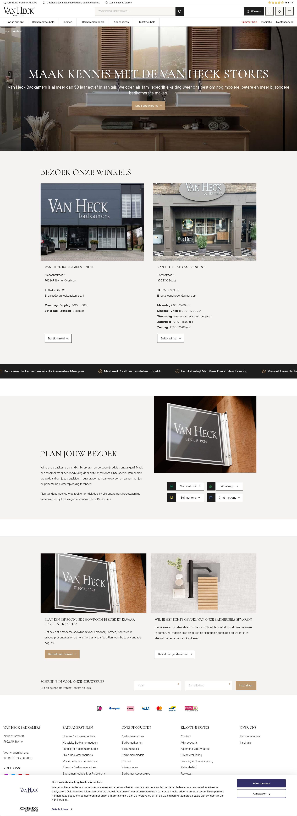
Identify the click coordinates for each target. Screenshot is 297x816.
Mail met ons (188, 486)
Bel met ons (188, 497)
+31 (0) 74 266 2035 (19, 758)
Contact (186, 736)
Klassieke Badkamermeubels (80, 742)
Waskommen (130, 767)
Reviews (186, 773)
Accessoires (121, 22)
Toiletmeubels (147, 22)
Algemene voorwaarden (195, 748)
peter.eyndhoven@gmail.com (176, 295)
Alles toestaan (261, 783)
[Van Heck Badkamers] (19, 11)
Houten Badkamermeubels (79, 736)
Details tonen (60, 809)
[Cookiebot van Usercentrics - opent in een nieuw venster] (29, 809)
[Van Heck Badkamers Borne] (92, 222)
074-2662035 (55, 290)
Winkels (256, 11)
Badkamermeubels (43, 22)
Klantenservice (285, 22)
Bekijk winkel (56, 338)
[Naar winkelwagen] (289, 11)
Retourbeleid (188, 767)
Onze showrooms (146, 105)
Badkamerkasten (132, 742)
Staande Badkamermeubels (80, 767)
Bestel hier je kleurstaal (173, 654)
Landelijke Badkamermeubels (80, 748)
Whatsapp (227, 486)
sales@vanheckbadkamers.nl (64, 295)
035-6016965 (167, 290)
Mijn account (189, 742)
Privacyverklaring (191, 755)
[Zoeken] (179, 11)
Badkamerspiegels (93, 22)
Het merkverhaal (250, 736)
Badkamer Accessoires (136, 773)
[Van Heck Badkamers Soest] (204, 222)
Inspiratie (266, 22)
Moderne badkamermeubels (80, 761)
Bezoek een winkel (60, 654)
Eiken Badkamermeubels (78, 755)
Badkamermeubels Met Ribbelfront (84, 773)
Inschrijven (246, 685)
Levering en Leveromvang (197, 761)
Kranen (68, 22)
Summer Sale (249, 22)
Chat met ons (227, 497)
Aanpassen (259, 793)
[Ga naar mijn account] (269, 11)
